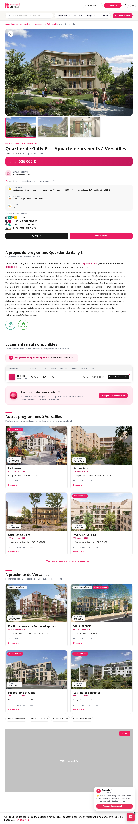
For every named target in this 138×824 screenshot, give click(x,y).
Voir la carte (69, 760)
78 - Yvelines (25, 24)
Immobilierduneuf (12, 5)
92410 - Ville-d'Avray (82, 719)
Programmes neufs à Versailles (46, 24)
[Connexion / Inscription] (126, 5)
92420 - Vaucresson (16, 719)
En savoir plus (24, 819)
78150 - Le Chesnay (39, 719)
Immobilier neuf (11, 24)
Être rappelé (101, 236)
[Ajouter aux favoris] (10, 34)
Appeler (38, 236)
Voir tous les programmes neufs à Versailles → (69, 561)
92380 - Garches (60, 719)
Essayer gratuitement (112, 395)
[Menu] (133, 5)
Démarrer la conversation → (114, 806)
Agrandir (125, 733)
